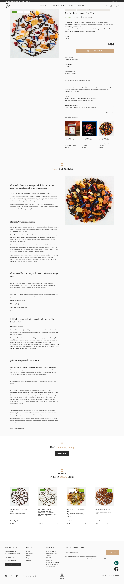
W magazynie (68, 17)
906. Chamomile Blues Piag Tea (76, 510)
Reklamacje (49, 560)
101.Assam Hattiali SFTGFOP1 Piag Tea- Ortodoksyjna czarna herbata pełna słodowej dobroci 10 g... (47, 512)
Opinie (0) (76, 17)
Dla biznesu (29, 553)
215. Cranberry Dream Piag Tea (70, 139)
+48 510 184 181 (9, 558)
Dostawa (48, 556)
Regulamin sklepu (51, 551)
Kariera (28, 556)
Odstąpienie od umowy (52, 562)
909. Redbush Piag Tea (102, 510)
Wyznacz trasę (14, 565)
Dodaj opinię (61, 453)
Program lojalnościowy (32, 558)
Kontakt (28, 560)
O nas (28, 551)
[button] (116, 563)
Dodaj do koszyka (96, 51)
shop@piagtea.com (10, 560)
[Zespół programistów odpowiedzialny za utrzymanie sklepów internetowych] (117, 576)
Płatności (48, 558)
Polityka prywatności (51, 553)
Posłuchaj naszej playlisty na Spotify (27, 576)
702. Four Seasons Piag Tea (18, 510)
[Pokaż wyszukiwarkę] (101, 5)
